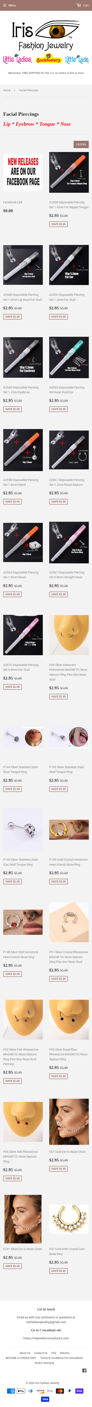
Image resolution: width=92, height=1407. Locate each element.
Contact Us (40, 1353)
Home (6, 90)
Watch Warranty (44, 1363)
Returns (65, 1353)
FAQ (53, 1353)
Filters (81, 144)
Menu (12, 5)
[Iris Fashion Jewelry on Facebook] (84, 1371)
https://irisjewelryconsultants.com (46, 1338)
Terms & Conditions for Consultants (61, 1358)
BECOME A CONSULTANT (21, 1358)
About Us (24, 1353)
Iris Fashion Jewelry (47, 1383)
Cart (85, 5)
